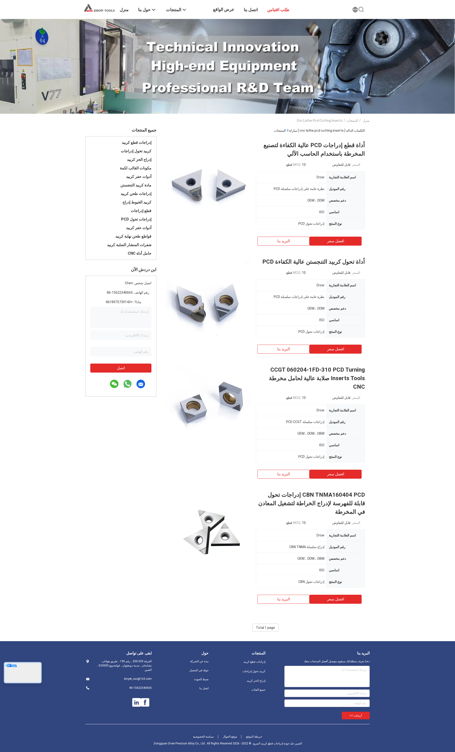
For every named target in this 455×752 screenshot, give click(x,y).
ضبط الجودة (201, 679)
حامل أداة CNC (139, 253)
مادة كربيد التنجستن (135, 185)
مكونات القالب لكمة (135, 168)
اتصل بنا (204, 688)
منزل (366, 120)
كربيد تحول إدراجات (136, 151)
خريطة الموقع (254, 736)
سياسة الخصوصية (203, 736)
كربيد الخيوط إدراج (137, 202)
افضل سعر (335, 241)
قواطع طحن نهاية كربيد (133, 236)
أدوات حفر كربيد (138, 176)
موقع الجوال (230, 736)
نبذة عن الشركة (199, 661)
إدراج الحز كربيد (139, 159)
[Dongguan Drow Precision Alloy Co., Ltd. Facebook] (145, 702)
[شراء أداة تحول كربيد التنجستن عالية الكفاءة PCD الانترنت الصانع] (208, 300)
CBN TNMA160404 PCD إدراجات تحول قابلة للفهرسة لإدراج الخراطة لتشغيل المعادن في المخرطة (311, 503)
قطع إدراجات (141, 210)
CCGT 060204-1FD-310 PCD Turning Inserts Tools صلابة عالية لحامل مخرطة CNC (317, 378)
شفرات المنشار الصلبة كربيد (129, 245)
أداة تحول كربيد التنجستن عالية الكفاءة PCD (313, 261)
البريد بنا (283, 241)
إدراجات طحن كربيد (136, 193)
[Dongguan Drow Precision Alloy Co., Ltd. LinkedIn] (136, 702)
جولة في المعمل (199, 670)
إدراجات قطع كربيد (136, 142)
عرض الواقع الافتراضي (223, 13)
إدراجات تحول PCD (136, 219)
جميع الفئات (258, 689)
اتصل (121, 368)
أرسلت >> (356, 715)
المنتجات (352, 120)
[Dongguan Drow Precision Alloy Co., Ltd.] (99, 8)
